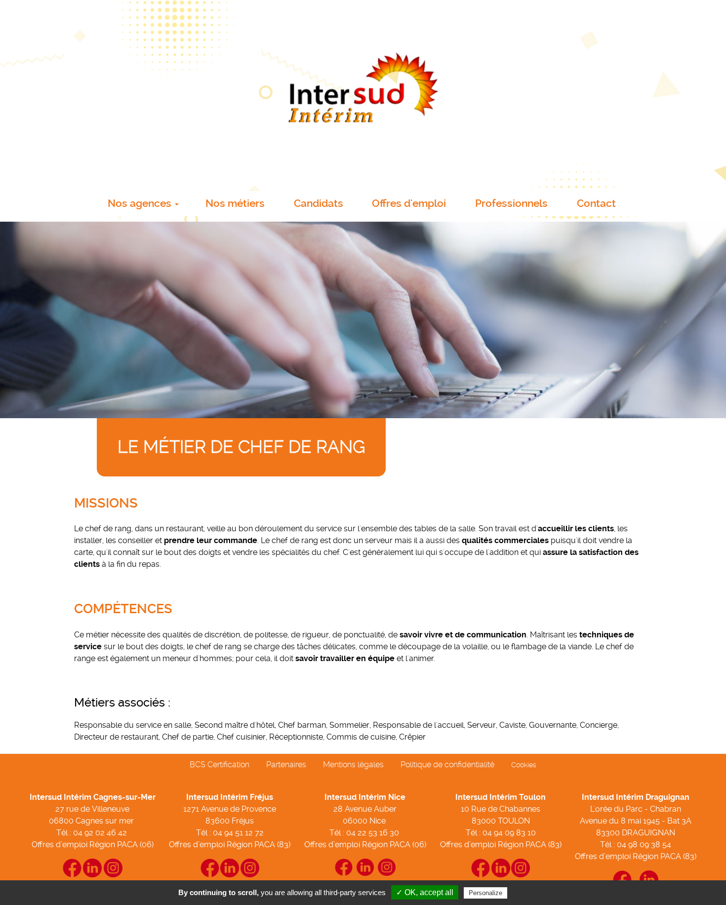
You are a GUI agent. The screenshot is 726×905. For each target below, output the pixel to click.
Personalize (485, 893)
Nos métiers (235, 203)
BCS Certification (219, 764)
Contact (596, 203)
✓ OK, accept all (424, 892)
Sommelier (349, 725)
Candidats (318, 203)
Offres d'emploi (409, 203)
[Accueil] (363, 92)
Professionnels (511, 203)
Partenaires (286, 764)
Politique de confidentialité (447, 764)
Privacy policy (533, 893)
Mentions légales (353, 764)
